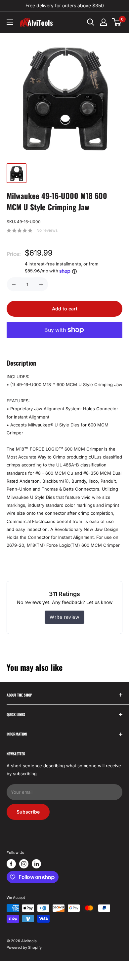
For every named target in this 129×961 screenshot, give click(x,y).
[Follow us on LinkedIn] (36, 863)
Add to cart (64, 308)
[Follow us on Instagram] (23, 863)
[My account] (103, 22)
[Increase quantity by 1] (41, 284)
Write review (64, 617)
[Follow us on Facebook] (11, 863)
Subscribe (28, 812)
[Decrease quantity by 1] (14, 284)
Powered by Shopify (24, 947)
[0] (117, 22)
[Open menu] (10, 22)
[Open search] (90, 22)
